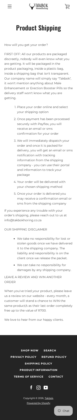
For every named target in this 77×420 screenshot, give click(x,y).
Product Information (39, 370)
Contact (56, 376)
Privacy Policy (23, 356)
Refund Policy (54, 356)
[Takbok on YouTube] (46, 387)
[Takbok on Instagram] (38, 387)
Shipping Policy (38, 363)
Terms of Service (28, 376)
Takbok (49, 398)
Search (50, 350)
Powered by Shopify (38, 403)
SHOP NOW (29, 350)
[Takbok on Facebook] (31, 387)
